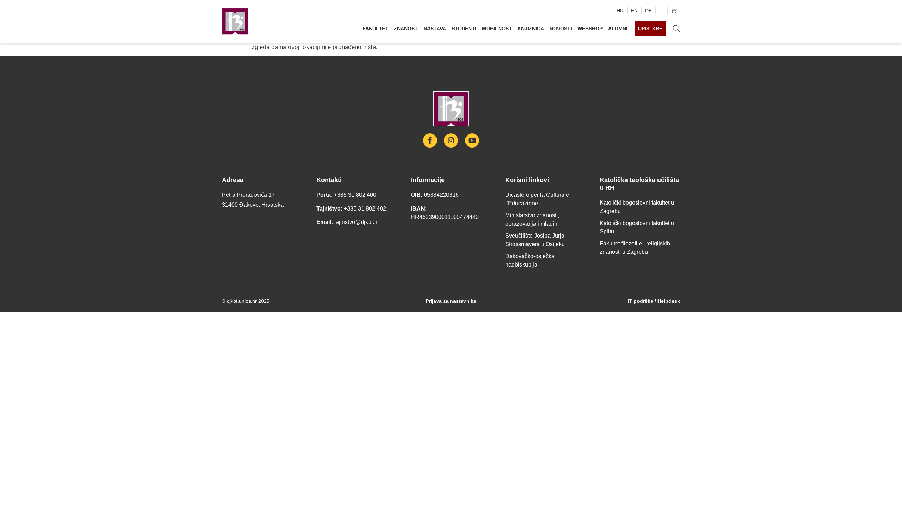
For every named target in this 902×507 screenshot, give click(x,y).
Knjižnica (531, 28)
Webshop (590, 28)
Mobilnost (497, 28)
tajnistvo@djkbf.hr (356, 222)
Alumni (618, 28)
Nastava (435, 28)
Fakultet (375, 28)
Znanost (406, 28)
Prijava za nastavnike (451, 301)
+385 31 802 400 (355, 195)
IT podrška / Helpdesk (654, 301)
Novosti (561, 28)
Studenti (464, 28)
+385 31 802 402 (365, 209)
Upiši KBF (650, 28)
